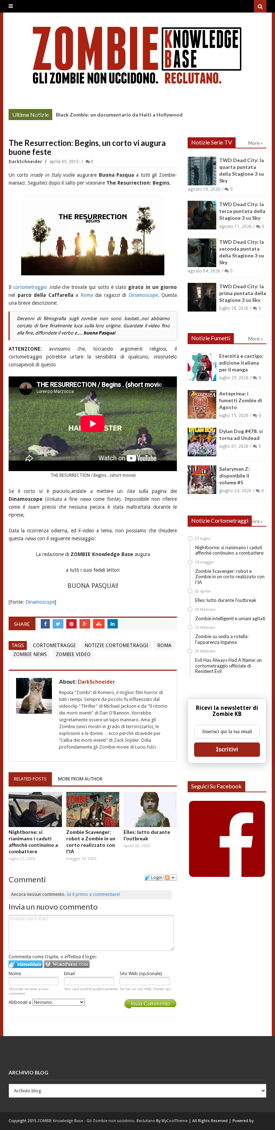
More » (41, 115)
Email (69, 973)
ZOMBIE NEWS (30, 654)
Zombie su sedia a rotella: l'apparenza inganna (222, 639)
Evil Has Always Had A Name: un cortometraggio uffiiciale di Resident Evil (228, 665)
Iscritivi (227, 749)
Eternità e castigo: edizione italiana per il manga (241, 362)
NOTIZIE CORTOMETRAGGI (116, 645)
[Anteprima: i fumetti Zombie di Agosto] (202, 404)
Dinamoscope (143, 295)
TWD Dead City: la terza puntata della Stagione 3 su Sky (242, 211)
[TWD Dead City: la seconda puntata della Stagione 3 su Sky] (202, 252)
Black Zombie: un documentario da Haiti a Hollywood (119, 114)
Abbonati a (20, 1002)
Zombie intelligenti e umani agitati (230, 618)
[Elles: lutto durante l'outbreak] (150, 809)
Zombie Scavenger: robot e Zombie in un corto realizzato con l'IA (90, 841)
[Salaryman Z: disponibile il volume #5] (202, 479)
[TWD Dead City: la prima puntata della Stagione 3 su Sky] (202, 297)
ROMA (164, 645)
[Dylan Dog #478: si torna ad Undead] (202, 442)
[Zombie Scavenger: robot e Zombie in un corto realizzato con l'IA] (93, 809)
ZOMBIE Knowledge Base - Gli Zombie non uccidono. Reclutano (96, 1121)
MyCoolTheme (174, 1121)
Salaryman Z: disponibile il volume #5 (234, 475)
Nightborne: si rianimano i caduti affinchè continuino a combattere (33, 841)
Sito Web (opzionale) (141, 973)
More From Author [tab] (80, 779)
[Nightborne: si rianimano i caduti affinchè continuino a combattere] (35, 809)
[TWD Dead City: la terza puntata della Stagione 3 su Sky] (202, 215)
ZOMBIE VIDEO (73, 654)
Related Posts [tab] (30, 779)
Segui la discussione (170, 877)
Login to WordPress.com (67, 964)
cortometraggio (30, 287)
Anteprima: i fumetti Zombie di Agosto (240, 400)
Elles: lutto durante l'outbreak (147, 835)
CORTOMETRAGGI (54, 645)
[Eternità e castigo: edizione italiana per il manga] (202, 366)
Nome (15, 973)
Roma (87, 295)
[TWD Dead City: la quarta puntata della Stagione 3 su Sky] (202, 171)
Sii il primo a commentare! (93, 894)
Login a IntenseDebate (26, 964)
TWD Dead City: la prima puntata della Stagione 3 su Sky (242, 293)
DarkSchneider (26, 161)
